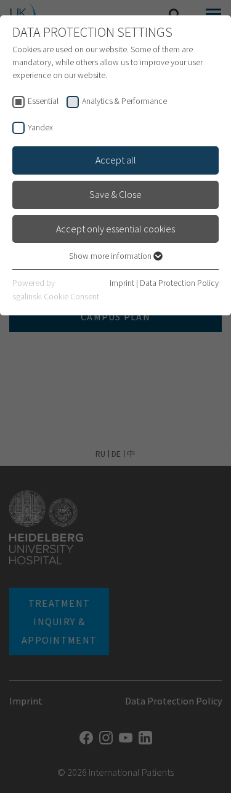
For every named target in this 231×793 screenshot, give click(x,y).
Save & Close (115, 194)
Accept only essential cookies (115, 229)
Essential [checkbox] (43, 100)
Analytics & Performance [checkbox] (124, 100)
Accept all (115, 160)
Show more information (111, 255)
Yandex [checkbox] (40, 127)
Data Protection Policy (179, 282)
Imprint (122, 282)
